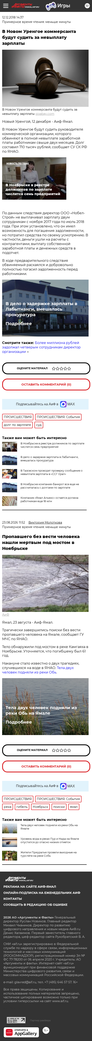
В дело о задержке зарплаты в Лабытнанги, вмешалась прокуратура (41, 309)
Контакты (12, 899)
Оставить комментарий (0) (46, 384)
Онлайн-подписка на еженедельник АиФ (41, 893)
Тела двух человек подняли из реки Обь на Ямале (41, 710)
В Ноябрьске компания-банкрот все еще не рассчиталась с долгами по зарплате (50, 486)
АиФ (5, 615)
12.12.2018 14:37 (13, 17)
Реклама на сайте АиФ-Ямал (29, 887)
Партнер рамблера (40, 1020)
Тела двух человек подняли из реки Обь (38, 670)
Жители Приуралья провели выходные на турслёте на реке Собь (49, 854)
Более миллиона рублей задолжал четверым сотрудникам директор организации (41, 347)
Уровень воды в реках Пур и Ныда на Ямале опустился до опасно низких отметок (50, 840)
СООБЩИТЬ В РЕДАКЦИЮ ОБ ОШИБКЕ (35, 905)
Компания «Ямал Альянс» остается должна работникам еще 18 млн (49, 499)
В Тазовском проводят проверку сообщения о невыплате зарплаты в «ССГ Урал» (52, 472)
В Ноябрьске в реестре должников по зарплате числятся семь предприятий (52, 445)
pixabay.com (45, 114)
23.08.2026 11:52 (13, 522)
